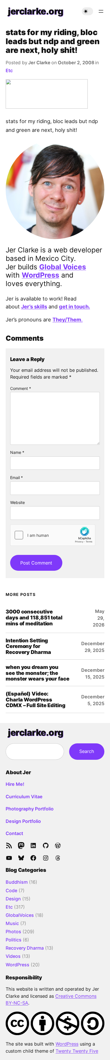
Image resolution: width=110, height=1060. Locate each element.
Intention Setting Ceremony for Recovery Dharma (28, 646)
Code (11, 890)
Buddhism (17, 882)
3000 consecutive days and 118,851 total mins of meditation (34, 617)
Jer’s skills (34, 306)
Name (17, 452)
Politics (13, 940)
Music (12, 923)
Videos (13, 956)
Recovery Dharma (25, 948)
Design (13, 899)
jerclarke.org (35, 11)
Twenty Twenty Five (77, 1051)
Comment (20, 388)
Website (17, 502)
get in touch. (74, 306)
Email (16, 477)
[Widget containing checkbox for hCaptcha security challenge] (52, 535)
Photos (13, 931)
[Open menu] (101, 11)
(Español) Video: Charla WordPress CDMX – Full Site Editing (35, 699)
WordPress (40, 275)
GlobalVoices (20, 915)
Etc (9, 70)
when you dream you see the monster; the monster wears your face (37, 673)
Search (86, 751)
